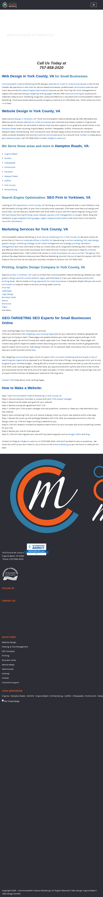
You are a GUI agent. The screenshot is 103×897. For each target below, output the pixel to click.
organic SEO (48, 357)
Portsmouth (9, 167)
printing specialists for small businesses (47, 281)
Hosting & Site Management (15, 647)
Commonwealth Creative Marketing (18, 84)
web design (93, 240)
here (33, 350)
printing (76, 243)
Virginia (5, 696)
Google (71, 434)
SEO (85, 240)
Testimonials (8, 669)
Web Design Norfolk (11, 893)
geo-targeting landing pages (39, 93)
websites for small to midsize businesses (67, 84)
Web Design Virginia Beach (83, 890)
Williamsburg (10, 189)
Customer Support (10, 682)
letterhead (54, 278)
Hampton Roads (9, 128)
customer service (45, 135)
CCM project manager (62, 399)
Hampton (8, 172)
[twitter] (5, 594)
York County (9, 185)
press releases (39, 215)
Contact (5, 678)
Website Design (9, 642)
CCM (43, 405)
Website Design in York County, (31, 111)
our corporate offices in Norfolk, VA (36, 240)
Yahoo (78, 434)
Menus (5, 300)
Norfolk (7, 158)
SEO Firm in (69, 197)
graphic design (9, 243)
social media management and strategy (53, 243)
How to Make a (22, 388)
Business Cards (9, 297)
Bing (88, 434)
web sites (28, 87)
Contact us (85, 135)
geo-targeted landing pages (27, 218)
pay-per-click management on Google (64, 215)
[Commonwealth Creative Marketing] (9, 5)
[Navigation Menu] (94, 5)
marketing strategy (25, 243)
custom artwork (31, 278)
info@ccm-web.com (56, 138)
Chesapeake (9, 163)
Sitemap (6, 673)
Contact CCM (8, 380)
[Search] (99, 5)
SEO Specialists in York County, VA (28, 205)
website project (13, 138)
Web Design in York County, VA (28, 76)
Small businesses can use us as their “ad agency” (73, 253)
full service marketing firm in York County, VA (59, 237)
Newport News (11, 176)
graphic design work (11, 278)
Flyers (4, 307)
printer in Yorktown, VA (20, 275)
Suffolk (7, 180)
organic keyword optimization (54, 218)
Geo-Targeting (38, 334)
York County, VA (54, 396)
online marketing (75, 240)
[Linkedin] (8, 594)
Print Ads (6, 287)
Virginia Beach (10, 154)
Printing (5, 655)
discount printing (73, 93)
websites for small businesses (37, 122)
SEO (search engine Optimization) (33, 90)
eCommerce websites (84, 87)
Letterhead (7, 291)
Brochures (6, 303)
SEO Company (8, 651)
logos (42, 278)
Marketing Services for (35, 229)
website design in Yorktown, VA (21, 119)
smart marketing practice (70, 357)
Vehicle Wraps (8, 664)
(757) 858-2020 (16, 559)
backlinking (26, 215)
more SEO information (12, 221)
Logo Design (7, 294)
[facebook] (3, 594)
